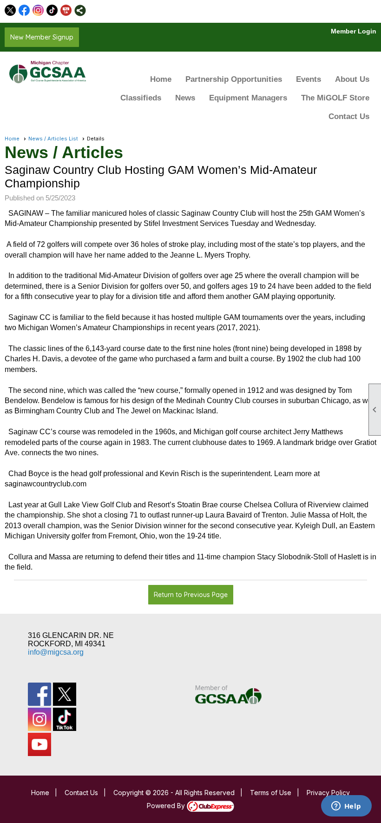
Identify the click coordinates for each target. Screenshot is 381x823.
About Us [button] (352, 79)
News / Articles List (53, 138)
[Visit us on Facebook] (24, 10)
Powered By (167, 806)
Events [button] (308, 79)
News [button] (185, 97)
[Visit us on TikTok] (52, 10)
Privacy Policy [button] (328, 792)
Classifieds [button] (140, 97)
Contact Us (348, 116)
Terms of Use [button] (270, 792)
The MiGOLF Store (335, 97)
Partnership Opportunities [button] (233, 79)
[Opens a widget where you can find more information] (346, 806)
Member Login (353, 31)
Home (160, 79)
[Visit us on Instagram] (38, 10)
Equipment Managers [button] (248, 97)
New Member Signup (41, 37)
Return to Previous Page (191, 595)
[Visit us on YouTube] (66, 10)
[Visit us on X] (10, 10)
